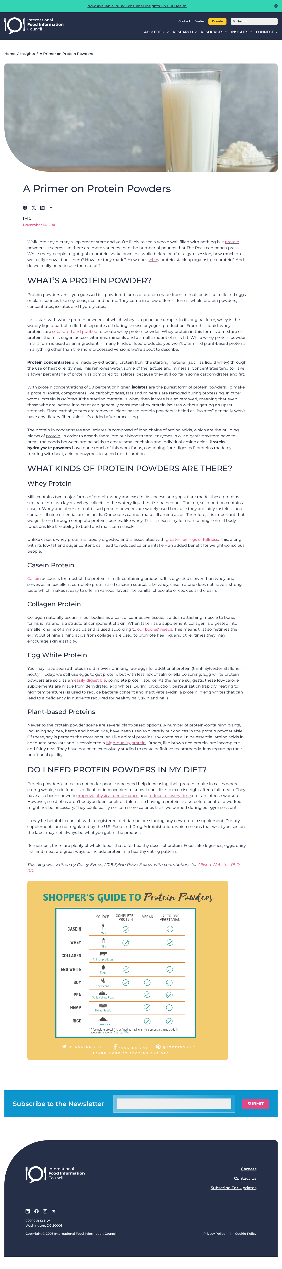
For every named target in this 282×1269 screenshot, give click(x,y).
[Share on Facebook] (25, 208)
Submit (256, 1103)
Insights (27, 54)
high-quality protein (126, 743)
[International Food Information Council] (33, 26)
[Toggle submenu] (168, 32)
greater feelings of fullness (192, 539)
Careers (248, 1169)
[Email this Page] (51, 207)
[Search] (234, 21)
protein (232, 242)
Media (199, 21)
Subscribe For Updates (233, 1187)
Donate (217, 21)
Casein (34, 578)
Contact (184, 21)
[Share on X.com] (34, 208)
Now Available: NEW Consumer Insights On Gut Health (137, 6)
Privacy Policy (214, 1234)
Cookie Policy (245, 1234)
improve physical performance (108, 795)
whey (153, 259)
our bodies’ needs (154, 629)
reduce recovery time (169, 795)
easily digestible (90, 680)
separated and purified (75, 331)
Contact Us (245, 1178)
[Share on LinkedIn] (42, 208)
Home (9, 54)
